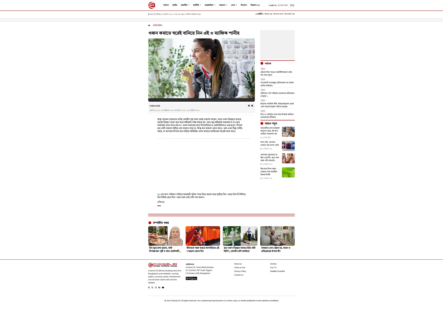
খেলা (233, 5)
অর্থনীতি (196, 5)
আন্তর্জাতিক (209, 5)
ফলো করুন (284, 5)
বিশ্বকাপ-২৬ (255, 5)
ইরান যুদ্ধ (269, 14)
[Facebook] (149, 288)
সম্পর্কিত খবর (160, 222)
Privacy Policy (240, 271)
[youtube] (163, 288)
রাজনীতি (184, 5)
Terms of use (239, 267)
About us (238, 264)
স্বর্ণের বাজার (279, 14)
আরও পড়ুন (270, 123)
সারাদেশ (222, 5)
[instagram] (156, 288)
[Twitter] (152, 288)
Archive (273, 264)
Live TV (273, 267)
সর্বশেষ (166, 5)
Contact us (238, 275)
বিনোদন (244, 5)
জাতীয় (174, 5)
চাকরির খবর (290, 14)
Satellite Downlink (277, 271)
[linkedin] (159, 288)
